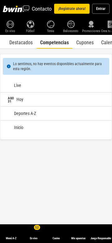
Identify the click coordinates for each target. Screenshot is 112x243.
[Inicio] (13, 8)
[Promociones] (91, 23)
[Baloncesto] (71, 23)
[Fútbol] (30, 23)
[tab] (21, 42)
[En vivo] (10, 23)
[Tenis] (50, 23)
